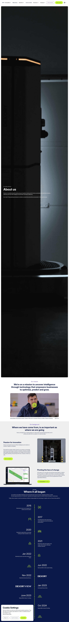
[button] (8, 3)
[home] (3, 2)
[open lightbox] (34, 405)
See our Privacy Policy (7, 614)
